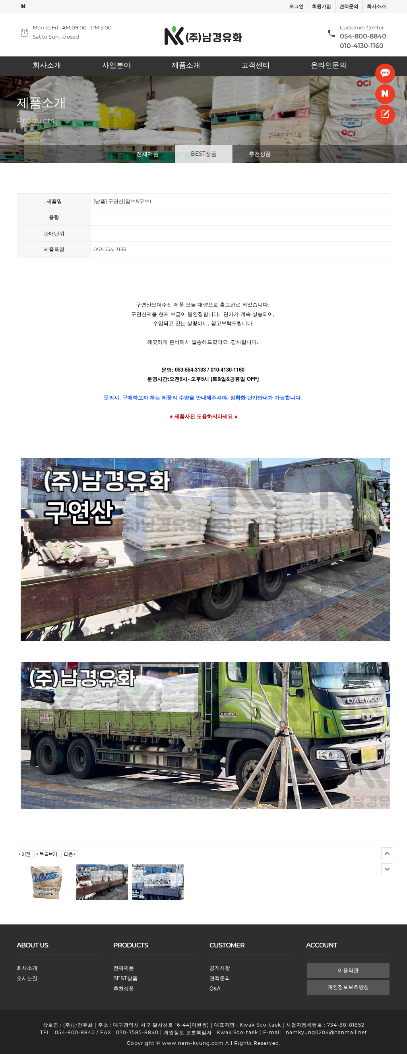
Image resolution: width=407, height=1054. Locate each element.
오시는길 (27, 978)
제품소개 (186, 65)
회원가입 (321, 6)
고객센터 (255, 65)
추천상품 (260, 153)
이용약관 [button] (348, 970)
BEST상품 (204, 153)
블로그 (385, 94)
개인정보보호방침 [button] (348, 987)
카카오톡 (385, 73)
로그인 (296, 6)
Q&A (215, 989)
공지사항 (219, 968)
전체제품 (147, 153)
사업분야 (116, 65)
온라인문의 (329, 65)
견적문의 (349, 6)
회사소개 (376, 6)
